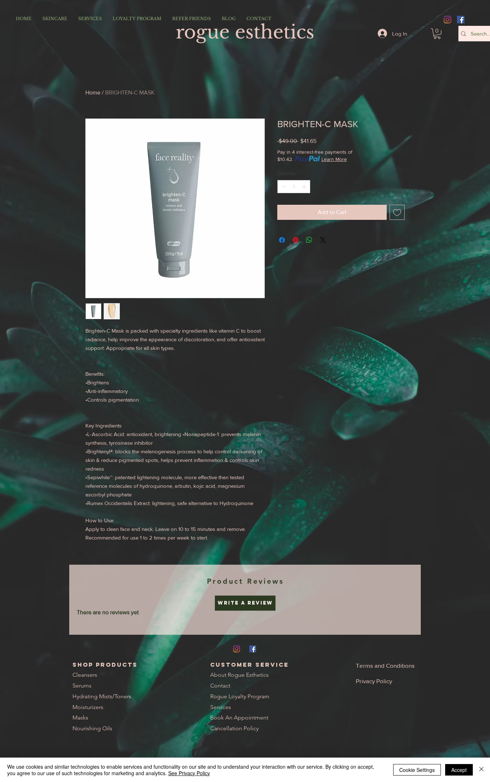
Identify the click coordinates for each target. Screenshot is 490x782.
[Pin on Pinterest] (295, 240)
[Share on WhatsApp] (309, 240)
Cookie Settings (417, 769)
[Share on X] (323, 240)
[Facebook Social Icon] (461, 19)
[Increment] (304, 186)
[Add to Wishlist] (397, 212)
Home (92, 92)
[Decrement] (282, 186)
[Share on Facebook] (282, 240)
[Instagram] (447, 19)
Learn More (334, 159)
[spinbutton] (293, 186)
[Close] (481, 769)
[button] (437, 33)
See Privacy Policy (189, 773)
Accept (459, 769)
